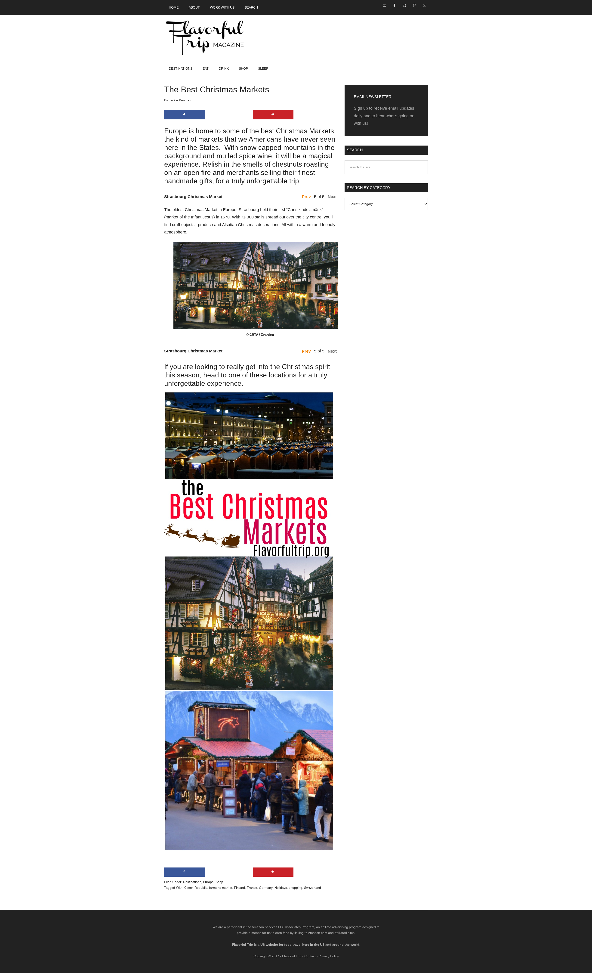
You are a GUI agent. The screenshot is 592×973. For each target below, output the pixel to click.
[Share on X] (228, 114)
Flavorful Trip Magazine (204, 37)
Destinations (192, 882)
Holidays (280, 887)
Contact (310, 956)
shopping (295, 887)
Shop (219, 882)
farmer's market (220, 887)
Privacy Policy (329, 956)
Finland (239, 887)
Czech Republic (195, 887)
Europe (208, 882)
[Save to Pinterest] (273, 114)
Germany (266, 887)
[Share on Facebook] (184, 114)
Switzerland (312, 887)
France (252, 887)
